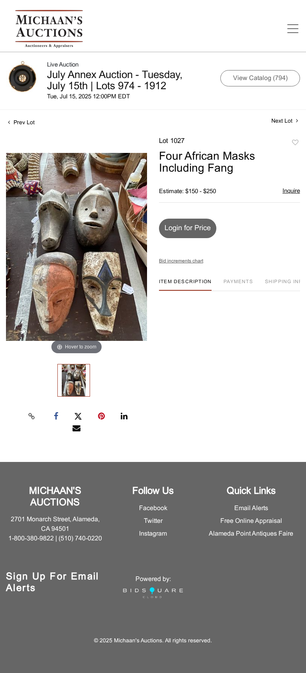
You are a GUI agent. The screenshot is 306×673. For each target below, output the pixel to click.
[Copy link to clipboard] (32, 416)
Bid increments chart (181, 261)
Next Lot (282, 121)
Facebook (153, 508)
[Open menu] (292, 28)
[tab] (185, 285)
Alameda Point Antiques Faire (251, 534)
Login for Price (188, 228)
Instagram (153, 534)
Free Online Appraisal (251, 521)
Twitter (153, 521)
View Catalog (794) (260, 78)
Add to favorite (295, 143)
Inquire (291, 191)
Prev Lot (23, 122)
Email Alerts (251, 508)
